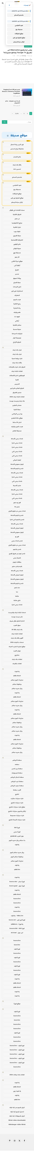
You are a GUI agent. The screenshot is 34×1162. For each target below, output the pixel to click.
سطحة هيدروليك (17, 773)
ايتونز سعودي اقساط (17, 464)
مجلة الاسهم (17, 236)
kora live (17, 945)
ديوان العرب (17, 651)
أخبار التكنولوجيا (28, 46)
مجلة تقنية (17, 409)
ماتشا (17, 596)
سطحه (17, 764)
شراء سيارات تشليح (17, 803)
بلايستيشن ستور (17, 566)
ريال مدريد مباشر (17, 688)
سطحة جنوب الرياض (17, 786)
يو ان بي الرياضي (17, 414)
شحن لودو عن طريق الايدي (17, 553)
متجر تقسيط (17, 485)
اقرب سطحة (17, 790)
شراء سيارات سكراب (17, 798)
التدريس (17, 384)
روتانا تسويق (17, 278)
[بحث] (3, 3)
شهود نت (17, 316)
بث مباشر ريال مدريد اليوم (17, 840)
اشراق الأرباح (17, 342)
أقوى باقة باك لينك (17, 638)
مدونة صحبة (17, 329)
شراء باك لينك (17, 350)
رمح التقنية (17, 304)
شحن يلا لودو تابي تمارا (17, 519)
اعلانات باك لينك (17, 659)
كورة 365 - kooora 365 (17, 928)
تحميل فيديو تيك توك (17, 1112)
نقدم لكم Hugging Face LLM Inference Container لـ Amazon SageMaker (11, 91)
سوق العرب (17, 625)
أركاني (17, 321)
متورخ (17, 270)
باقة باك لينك (17, 165)
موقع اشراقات (17, 194)
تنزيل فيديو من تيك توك (17, 1107)
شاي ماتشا (17, 600)
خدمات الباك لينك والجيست (17, 612)
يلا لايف (17, 844)
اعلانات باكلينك (17, 663)
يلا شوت (17, 671)
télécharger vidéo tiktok (17, 1124)
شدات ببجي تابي (17, 451)
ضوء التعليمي (17, 185)
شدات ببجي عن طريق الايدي (17, 511)
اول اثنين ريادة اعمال (17, 144)
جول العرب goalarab (17, 836)
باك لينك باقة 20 (17, 629)
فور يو (17, 536)
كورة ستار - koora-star (17, 881)
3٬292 (17, 113)
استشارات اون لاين (17, 291)
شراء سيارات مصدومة (17, 815)
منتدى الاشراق (17, 392)
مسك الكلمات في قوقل (17, 210)
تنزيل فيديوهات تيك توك (17, 1116)
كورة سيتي (17, 832)
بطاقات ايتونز (17, 562)
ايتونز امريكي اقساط (17, 528)
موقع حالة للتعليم (17, 418)
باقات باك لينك (17, 363)
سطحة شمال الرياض (17, 777)
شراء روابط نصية (17, 358)
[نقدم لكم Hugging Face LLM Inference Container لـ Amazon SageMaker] (27, 92)
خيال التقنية (17, 227)
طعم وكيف (17, 312)
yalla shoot (17, 676)
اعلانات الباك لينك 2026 (17, 397)
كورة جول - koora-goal (17, 886)
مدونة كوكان (17, 248)
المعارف (17, 295)
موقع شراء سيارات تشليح (17, 807)
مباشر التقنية (17, 325)
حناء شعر (17, 587)
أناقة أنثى (17, 265)
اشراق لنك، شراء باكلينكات (17, 367)
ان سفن (17, 219)
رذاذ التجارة (17, 308)
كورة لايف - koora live (17, 1045)
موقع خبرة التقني (17, 261)
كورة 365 (17, 827)
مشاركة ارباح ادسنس (17, 149)
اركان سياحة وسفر (17, 202)
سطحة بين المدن (17, 768)
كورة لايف (17, 949)
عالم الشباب (17, 157)
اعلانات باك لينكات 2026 (17, 1075)
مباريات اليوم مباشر (17, 680)
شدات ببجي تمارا (17, 443)
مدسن (17, 274)
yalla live (17, 869)
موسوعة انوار (17, 338)
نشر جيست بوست (17, 617)
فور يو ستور (17, 502)
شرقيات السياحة (17, 333)
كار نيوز (17, 257)
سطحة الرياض (17, 760)
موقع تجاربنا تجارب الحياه (17, 646)
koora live (17, 898)
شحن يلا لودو (17, 549)
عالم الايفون (17, 244)
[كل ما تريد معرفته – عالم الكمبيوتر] (27, 103)
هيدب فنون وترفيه (17, 426)
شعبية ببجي (17, 558)
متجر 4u (17, 507)
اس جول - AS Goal (17, 932)
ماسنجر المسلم (17, 177)
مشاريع (17, 655)
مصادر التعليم (17, 405)
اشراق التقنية (17, 214)
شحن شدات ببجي (17, 541)
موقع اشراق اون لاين (17, 198)
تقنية (17, 380)
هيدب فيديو (17, 299)
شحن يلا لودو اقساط (17, 468)
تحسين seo (17, 169)
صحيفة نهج (17, 253)
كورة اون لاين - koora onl (17, 920)
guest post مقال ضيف (17, 621)
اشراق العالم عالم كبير (17, 388)
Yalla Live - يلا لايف (17, 915)
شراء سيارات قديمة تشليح (17, 820)
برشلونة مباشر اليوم (17, 857)
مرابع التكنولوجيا (17, 223)
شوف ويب (17, 231)
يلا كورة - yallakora (17, 924)
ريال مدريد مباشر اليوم (17, 852)
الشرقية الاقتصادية (17, 240)
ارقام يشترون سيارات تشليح (17, 811)
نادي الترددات (17, 287)
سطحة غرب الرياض (17, 781)
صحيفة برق (17, 189)
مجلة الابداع (17, 282)
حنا (17, 592)
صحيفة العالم (17, 431)
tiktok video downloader (17, 1120)
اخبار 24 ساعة (17, 422)
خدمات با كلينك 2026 (17, 642)
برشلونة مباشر (17, 684)
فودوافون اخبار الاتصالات (17, 375)
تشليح (17, 794)
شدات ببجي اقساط (17, 439)
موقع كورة (17, 1004)
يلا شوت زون (17, 1091)
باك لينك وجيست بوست (17, 401)
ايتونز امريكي (17, 460)
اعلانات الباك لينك (17, 371)
